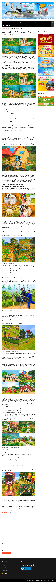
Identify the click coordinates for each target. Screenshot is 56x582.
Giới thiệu (12, 22)
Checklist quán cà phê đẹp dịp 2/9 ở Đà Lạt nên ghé (18, 28)
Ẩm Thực (19, 22)
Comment (4, 519)
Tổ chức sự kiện (6, 25)
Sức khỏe (4, 575)
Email (3, 538)
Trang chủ (5, 22)
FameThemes (51, 580)
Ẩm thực (4, 567)
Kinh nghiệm (33, 22)
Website (3, 543)
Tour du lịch (5, 573)
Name (3, 532)
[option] (30, 28)
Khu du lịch (26, 22)
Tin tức (4, 565)
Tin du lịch (41, 22)
